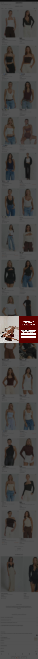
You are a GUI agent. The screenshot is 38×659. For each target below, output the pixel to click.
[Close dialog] (37, 317)
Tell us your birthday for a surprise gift (27, 332)
